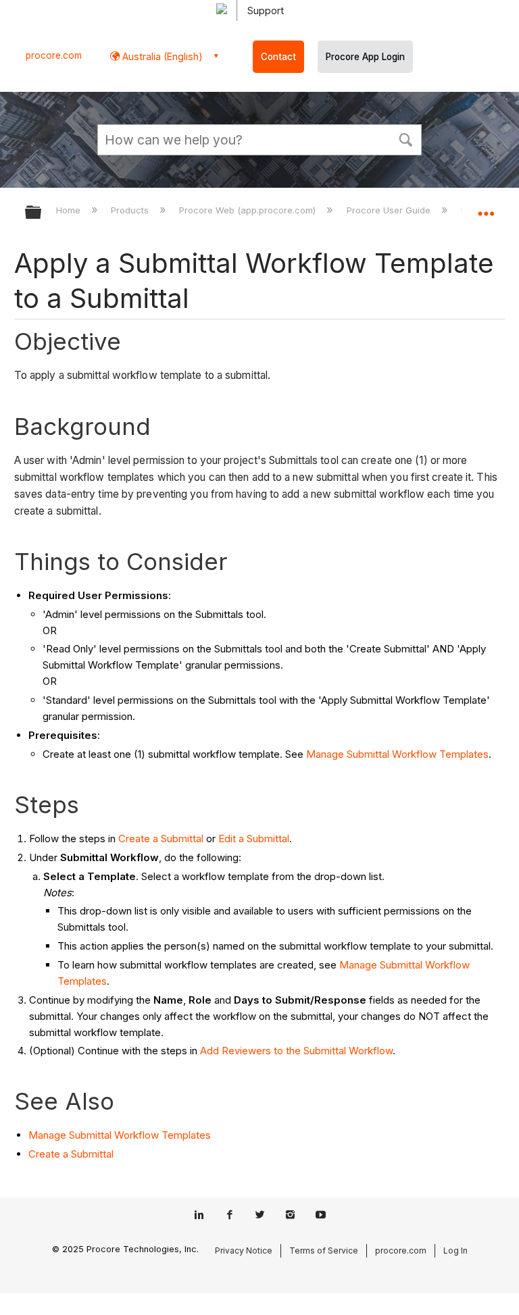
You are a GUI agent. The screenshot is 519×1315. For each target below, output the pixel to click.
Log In (455, 1250)
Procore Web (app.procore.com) (248, 210)
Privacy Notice (243, 1250)
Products (131, 210)
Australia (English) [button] (161, 56)
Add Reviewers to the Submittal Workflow (296, 1050)
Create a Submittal (160, 838)
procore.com (54, 55)
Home (69, 210)
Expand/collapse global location (486, 208)
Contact (278, 56)
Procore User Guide (389, 210)
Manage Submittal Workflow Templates (397, 754)
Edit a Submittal (253, 838)
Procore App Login (365, 56)
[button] (405, 138)
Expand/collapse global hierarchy (42, 213)
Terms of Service (323, 1250)
